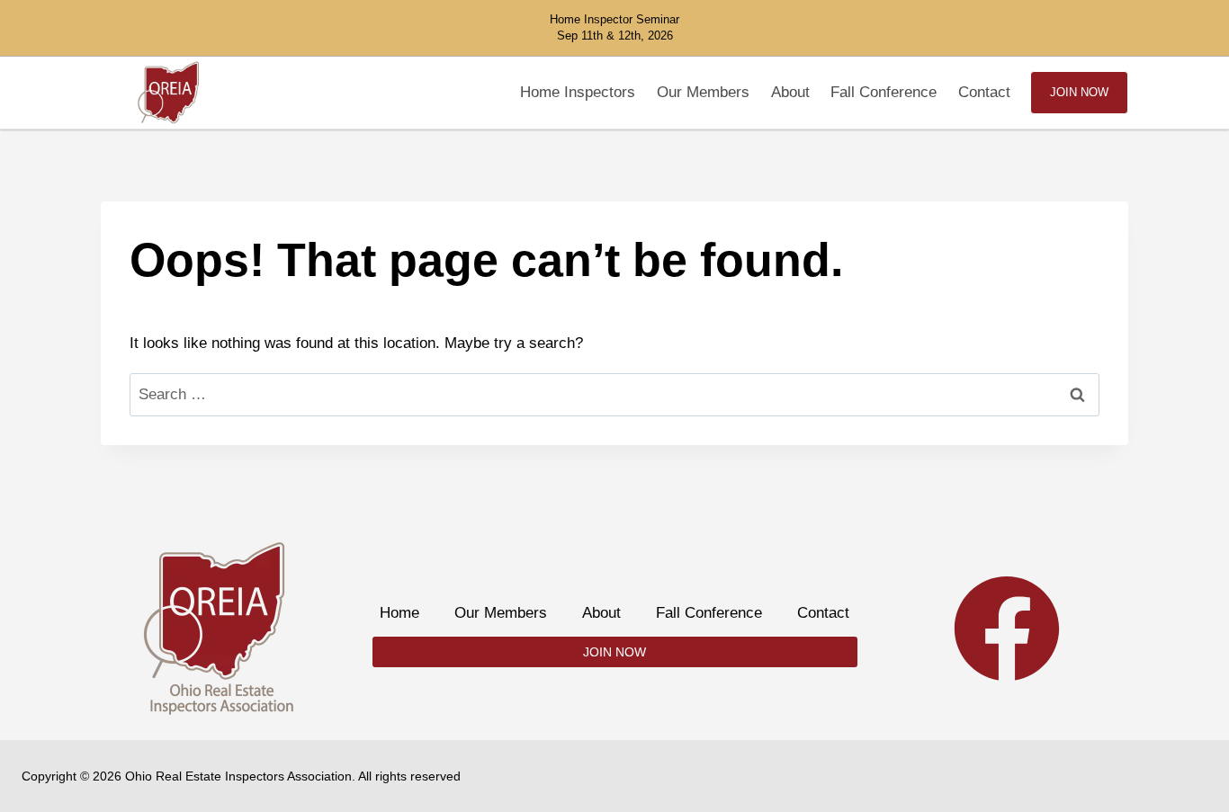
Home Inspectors (577, 92)
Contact (984, 92)
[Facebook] (1007, 629)
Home (399, 612)
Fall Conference (883, 92)
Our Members (703, 92)
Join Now (1079, 92)
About (790, 92)
